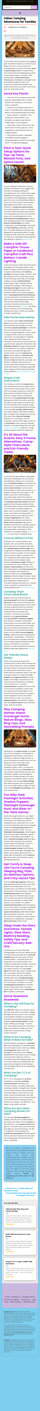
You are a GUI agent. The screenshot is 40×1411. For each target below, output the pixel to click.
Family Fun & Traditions (17, 27)
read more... (10, 1224)
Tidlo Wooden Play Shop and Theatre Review (17, 1210)
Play (7, 1213)
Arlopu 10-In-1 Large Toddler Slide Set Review (19, 1262)
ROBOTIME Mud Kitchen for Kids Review (18, 1235)
